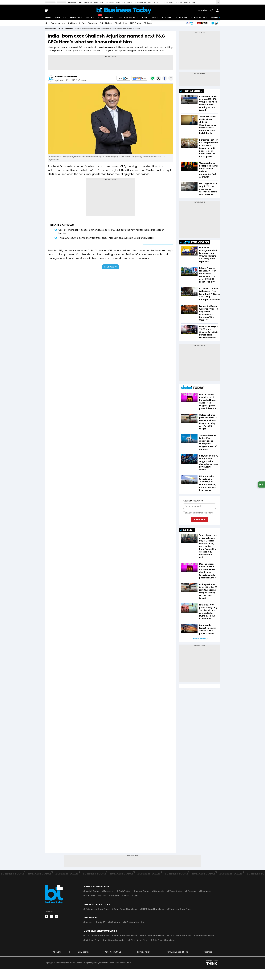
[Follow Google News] (139, 78)
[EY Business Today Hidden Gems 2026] (214, 23)
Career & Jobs (58, 23)
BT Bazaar (88, 2)
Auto (126, 895)
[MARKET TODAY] (192, 388)
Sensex (89, 922)
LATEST (188, 530)
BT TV (89, 17)
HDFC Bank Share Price (153, 909)
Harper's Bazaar (154, 2)
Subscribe (202, 10)
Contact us (83, 952)
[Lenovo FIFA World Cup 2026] (202, 23)
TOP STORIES (192, 91)
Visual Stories (175, 891)
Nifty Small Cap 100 (134, 922)
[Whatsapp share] (152, 78)
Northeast (110, 2)
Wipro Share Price (139, 940)
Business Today (75, 2)
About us (57, 952)
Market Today (92, 891)
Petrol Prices (106, 23)
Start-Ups (90, 895)
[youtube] (51, 916)
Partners (208, 952)
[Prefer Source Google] (123, 78)
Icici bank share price (115, 940)
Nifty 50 (101, 922)
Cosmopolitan (140, 2)
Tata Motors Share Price (97, 909)
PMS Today (135, 23)
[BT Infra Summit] (189, 23)
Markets (59, 17)
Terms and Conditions (177, 952)
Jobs (136, 895)
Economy (108, 891)
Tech (153, 17)
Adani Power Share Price (125, 909)
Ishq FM (179, 2)
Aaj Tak (187, 2)
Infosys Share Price (205, 935)
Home (48, 17)
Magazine (75, 17)
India (144, 17)
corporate (69, 29)
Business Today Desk (66, 76)
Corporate (159, 891)
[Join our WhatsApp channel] (261, 486)
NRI (46, 23)
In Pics (82, 23)
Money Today (198, 17)
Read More (109, 267)
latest (60, 29)
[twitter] (56, 916)
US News (72, 23)
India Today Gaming (124, 2)
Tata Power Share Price (164, 940)
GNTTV (194, 2)
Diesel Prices (121, 23)
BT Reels (148, 23)
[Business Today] (124, 10)
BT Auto (166, 17)
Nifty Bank (115, 922)
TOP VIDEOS (200, 242)
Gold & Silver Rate (127, 17)
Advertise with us (113, 952)
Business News (50, 29)
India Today (99, 2)
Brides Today (168, 2)
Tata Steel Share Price (180, 909)
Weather (92, 23)
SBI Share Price (93, 940)
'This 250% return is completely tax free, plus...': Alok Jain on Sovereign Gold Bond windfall (105, 237)
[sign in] (217, 10)
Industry (180, 17)
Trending (191, 891)
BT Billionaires (106, 17)
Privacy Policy (143, 952)
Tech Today (124, 891)
